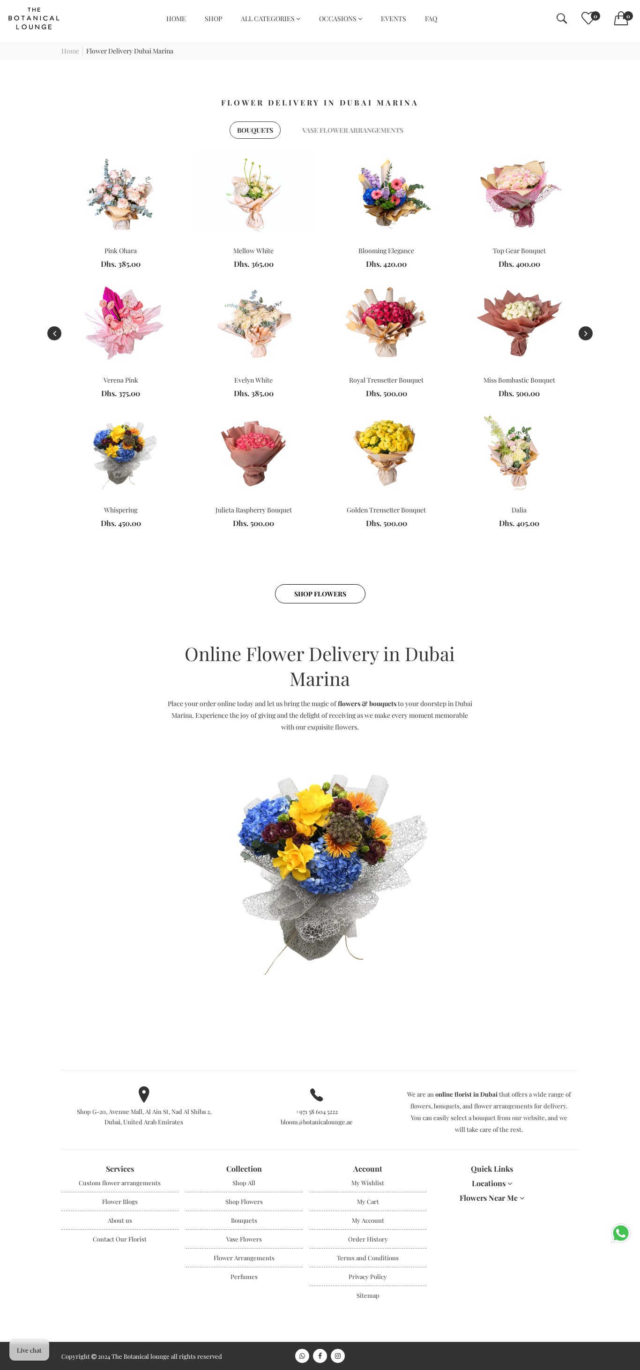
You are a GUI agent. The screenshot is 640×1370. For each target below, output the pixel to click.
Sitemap (368, 1295)
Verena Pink (121, 380)
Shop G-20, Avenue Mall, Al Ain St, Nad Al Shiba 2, (144, 1111)
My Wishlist (367, 1183)
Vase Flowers (244, 1239)
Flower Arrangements (244, 1258)
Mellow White (253, 250)
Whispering (120, 509)
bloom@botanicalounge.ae (317, 1122)
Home (70, 50)
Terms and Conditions (368, 1258)
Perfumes (244, 1276)
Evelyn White (253, 380)
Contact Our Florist (120, 1239)
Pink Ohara (120, 250)
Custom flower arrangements (120, 1183)
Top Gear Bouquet (519, 250)
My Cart (368, 1201)
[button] (586, 333)
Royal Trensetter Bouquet (386, 380)
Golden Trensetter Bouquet (386, 509)
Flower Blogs (120, 1201)
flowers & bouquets (367, 703)
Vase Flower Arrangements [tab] (352, 130)
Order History (368, 1239)
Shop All (243, 1183)
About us (120, 1220)
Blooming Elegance (386, 250)
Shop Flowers (320, 593)
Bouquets (244, 1220)
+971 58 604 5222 (317, 1111)
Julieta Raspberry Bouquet (254, 509)
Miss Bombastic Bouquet (519, 380)
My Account (368, 1220)
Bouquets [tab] (255, 130)
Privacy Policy (368, 1276)
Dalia (519, 509)
